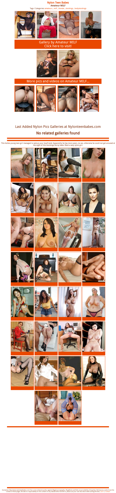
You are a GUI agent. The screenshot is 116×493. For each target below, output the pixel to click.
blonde (61, 8)
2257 (102, 491)
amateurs (48, 8)
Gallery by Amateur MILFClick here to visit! (58, 44)
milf (55, 8)
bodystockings (80, 8)
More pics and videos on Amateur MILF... (58, 81)
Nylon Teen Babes (58, 2)
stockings (69, 8)
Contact (107, 491)
